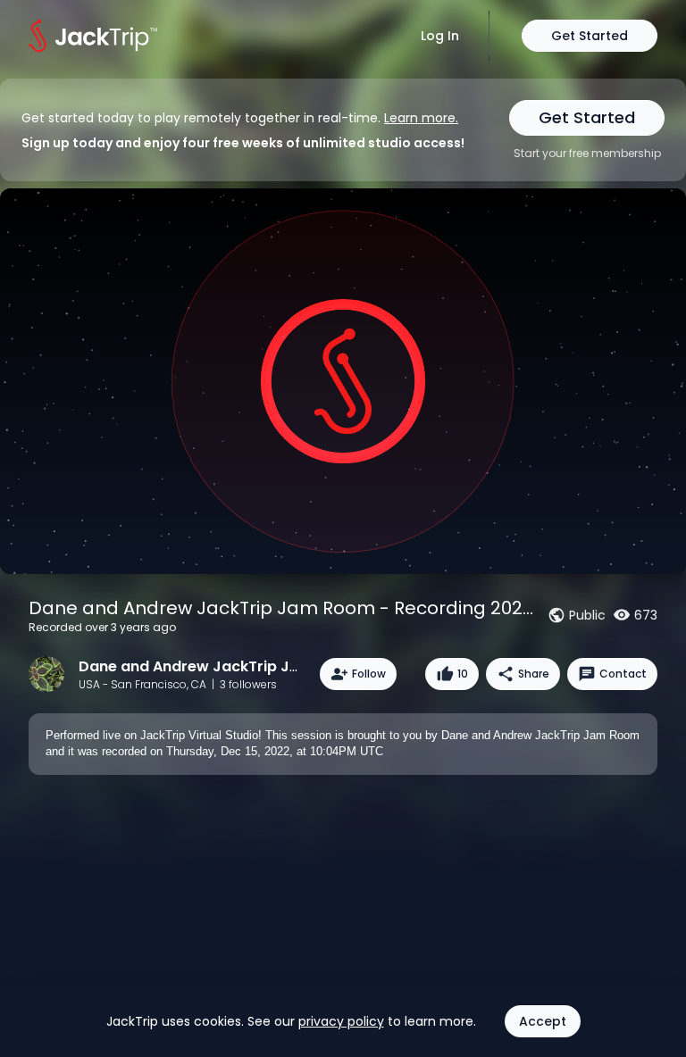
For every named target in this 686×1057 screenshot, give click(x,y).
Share (533, 673)
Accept (542, 1021)
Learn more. (421, 118)
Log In (440, 36)
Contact (623, 673)
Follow (369, 673)
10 (462, 673)
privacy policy (341, 1021)
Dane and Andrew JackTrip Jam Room (219, 666)
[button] (19, 554)
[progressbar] (565, 554)
